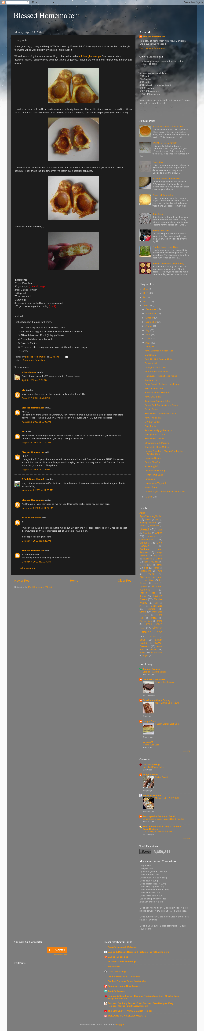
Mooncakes (156, 606)
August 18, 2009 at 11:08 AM (36, 422)
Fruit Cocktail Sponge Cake (158, 359)
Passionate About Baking (156, 700)
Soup (142, 639)
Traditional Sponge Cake (157, 401)
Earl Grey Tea (151, 562)
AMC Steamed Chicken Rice (159, 351)
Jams (156, 583)
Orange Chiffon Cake (155, 367)
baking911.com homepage (122, 961)
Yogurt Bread (151, 487)
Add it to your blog (60, 954)
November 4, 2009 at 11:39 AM (37, 490)
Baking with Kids (161, 230)
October (150, 318)
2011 (145, 297)
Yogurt (146, 656)
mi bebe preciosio (31, 517)
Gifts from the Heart (150, 577)
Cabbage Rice (152, 380)
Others (142, 612)
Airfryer (148, 520)
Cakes (158, 532)
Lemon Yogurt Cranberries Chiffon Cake (165, 491)
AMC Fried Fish (153, 418)
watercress (156, 652)
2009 (146, 305)
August (149, 326)
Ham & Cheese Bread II (157, 392)
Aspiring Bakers (147, 522)
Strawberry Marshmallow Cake (160, 413)
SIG (24, 390)
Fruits (159, 571)
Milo (156, 603)
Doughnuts (27, 360)
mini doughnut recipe (90, 56)
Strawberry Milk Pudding (157, 443)
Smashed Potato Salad (153, 767)
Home (74, 580)
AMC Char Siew (153, 397)
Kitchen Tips (147, 593)
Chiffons (144, 542)
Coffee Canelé (161, 777)
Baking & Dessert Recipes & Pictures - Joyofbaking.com (138, 952)
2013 (146, 289)
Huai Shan (149, 580)
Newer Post (22, 580)
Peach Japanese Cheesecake (168, 126)
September (151, 322)
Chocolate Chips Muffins (157, 447)
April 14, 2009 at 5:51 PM (34, 380)
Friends (156, 568)
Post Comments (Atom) (40, 587)
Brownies (147, 533)
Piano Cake (158, 162)
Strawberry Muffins (154, 438)
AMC (157, 520)
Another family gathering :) (158, 430)
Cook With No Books (154, 679)
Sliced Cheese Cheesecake (166, 178)
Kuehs (142, 596)
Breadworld (114, 966)
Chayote (152, 536)
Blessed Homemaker (45, 15)
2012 (146, 293)
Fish (146, 568)
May (148, 338)
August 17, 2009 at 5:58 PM (36, 398)
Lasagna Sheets (153, 458)
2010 (146, 301)
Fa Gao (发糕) (152, 466)
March (149, 497)
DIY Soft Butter (152, 422)
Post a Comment (26, 568)
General (150, 574)
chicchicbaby (29, 372)
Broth (160, 530)
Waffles (142, 653)
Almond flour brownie (164, 682)
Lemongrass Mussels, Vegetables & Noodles (163, 819)
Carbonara (150, 355)
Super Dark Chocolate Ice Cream (161, 405)
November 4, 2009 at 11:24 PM (37, 508)
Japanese (143, 586)
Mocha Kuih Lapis (151, 745)
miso (141, 606)
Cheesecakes (146, 539)
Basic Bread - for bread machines (162, 384)
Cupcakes (158, 556)
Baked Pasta (151, 409)
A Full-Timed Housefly (34, 479)
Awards (142, 526)
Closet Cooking (151, 764)
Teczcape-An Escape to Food (159, 816)
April (148, 343)
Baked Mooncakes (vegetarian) (168, 263)
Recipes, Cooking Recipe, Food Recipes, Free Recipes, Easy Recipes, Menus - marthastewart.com (141, 1004)
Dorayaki (149, 346)
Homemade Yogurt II (155, 483)
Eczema (142, 565)
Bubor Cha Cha (152, 462)
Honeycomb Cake (154, 475)
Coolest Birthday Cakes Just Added (127, 981)
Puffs (159, 621)
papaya (146, 615)
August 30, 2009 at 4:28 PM (36, 469)
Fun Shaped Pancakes (156, 371)
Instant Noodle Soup (155, 470)
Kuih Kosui (158, 214)
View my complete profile (152, 48)
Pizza (154, 618)
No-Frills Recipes (152, 795)
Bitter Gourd (154, 526)
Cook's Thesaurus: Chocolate (124, 976)
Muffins (151, 609)
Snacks (153, 637)
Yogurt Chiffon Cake (163, 195)
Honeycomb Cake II (155, 434)
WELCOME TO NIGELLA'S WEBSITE (127, 1016)
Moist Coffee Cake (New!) (167, 703)
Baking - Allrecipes (118, 957)
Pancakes (40, 360)
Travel (154, 649)
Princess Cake (145, 621)
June (148, 334)
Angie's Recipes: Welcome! (122, 947)
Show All (186, 751)
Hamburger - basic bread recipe (161, 376)
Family (159, 565)
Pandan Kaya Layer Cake (165, 247)
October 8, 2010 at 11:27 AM (36, 562)
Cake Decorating (117, 971)
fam (150, 565)
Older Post (125, 580)
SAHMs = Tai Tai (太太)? (165, 143)
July (148, 330)
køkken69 (148, 742)
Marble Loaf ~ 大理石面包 (167, 798)
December (151, 309)
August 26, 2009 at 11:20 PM (36, 442)
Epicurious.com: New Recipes (124, 986)
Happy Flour (149, 721)
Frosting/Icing (145, 571)
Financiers (150, 479)
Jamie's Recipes (116, 991)
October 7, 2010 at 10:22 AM (36, 541)
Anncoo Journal (151, 669)
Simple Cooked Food (150, 630)
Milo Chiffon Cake (154, 388)
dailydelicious (150, 774)
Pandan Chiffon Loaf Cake (167, 724)
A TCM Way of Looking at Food (157, 832)
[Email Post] (66, 357)
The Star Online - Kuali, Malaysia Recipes (130, 1011)
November (151, 313)
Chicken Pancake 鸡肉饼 (154, 672)
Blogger (120, 1024)
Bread (144, 529)
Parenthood (151, 363)
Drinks (159, 559)
